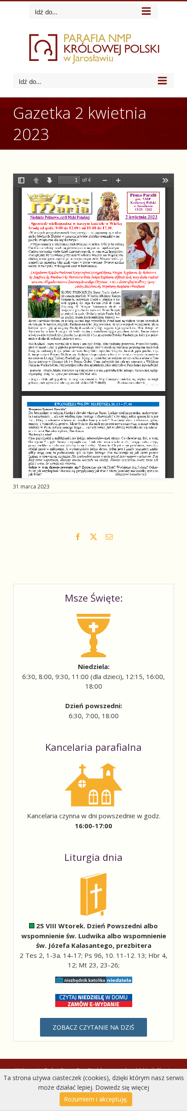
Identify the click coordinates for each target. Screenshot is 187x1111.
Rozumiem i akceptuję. (96, 1099)
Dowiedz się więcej (122, 1087)
